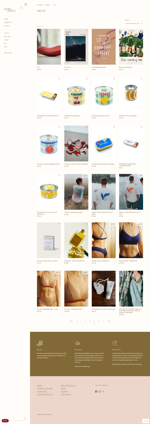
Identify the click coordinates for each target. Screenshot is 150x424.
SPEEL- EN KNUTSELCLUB (68, 385)
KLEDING (39, 385)
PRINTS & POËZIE (66, 394)
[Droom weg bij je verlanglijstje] (21, 7)
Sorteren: (127, 20)
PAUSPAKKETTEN (42, 391)
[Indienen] (25, 418)
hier (89, 366)
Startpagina (40, 5)
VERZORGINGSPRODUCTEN (45, 394)
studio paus (49, 414)
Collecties (47, 5)
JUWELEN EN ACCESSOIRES (45, 388)
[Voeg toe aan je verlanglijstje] (59, 30)
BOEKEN (63, 388)
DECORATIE (64, 391)
